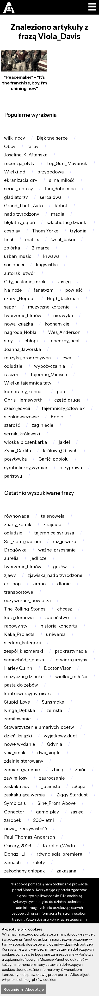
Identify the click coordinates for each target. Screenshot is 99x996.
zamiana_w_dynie (22, 769)
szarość (12, 425)
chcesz (64, 609)
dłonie (64, 584)
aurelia (11, 558)
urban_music (17, 256)
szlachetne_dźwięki (67, 222)
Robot (61, 205)
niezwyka (63, 315)
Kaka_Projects (19, 634)
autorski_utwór (19, 273)
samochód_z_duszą (24, 660)
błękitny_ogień (19, 222)
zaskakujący (17, 786)
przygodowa (50, 172)
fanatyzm (44, 290)
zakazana (66, 871)
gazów (60, 566)
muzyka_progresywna (27, 358)
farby (32, 146)
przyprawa (70, 467)
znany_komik (17, 524)
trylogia (78, 231)
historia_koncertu (58, 626)
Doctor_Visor (57, 668)
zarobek (12, 820)
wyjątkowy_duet (60, 736)
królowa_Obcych (60, 450)
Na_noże (13, 290)
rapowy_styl (16, 626)
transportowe (18, 592)
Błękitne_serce (52, 138)
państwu (13, 476)
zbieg (57, 769)
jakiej (64, 442)
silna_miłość (61, 180)
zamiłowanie (17, 719)
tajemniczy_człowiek (63, 408)
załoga (78, 786)
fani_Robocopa (60, 188)
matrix (32, 239)
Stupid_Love (17, 702)
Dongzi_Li (14, 854)
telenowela (52, 516)
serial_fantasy (18, 188)
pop (61, 391)
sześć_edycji (17, 408)
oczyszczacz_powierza (27, 600)
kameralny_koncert (24, 391)
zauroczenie (52, 778)
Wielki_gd (14, 172)
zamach (12, 862)
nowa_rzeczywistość (25, 828)
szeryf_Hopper (19, 298)
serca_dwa (51, 197)
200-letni (43, 820)
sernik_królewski (22, 434)
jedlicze (38, 558)
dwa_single (49, 752)
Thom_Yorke (45, 231)
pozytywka (15, 459)
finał (8, 239)
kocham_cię (57, 324)
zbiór (80, 769)
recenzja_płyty (19, 163)
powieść (74, 290)
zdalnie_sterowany (23, 761)
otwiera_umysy (71, 660)
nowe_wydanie (19, 744)
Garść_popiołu (53, 459)
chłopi (31, 341)
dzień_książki (18, 736)
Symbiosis (15, 803)
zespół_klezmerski (23, 651)
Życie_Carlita (17, 450)
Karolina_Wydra (59, 845)
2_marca (41, 248)
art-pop (12, 584)
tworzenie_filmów (22, 315)
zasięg (64, 282)
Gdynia (54, 744)
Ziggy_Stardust (72, 795)
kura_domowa (19, 617)
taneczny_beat (64, 341)
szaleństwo (57, 617)
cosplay (12, 231)
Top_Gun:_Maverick (66, 163)
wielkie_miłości (71, 676)
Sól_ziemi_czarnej (22, 541)
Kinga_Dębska (19, 710)
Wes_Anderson (64, 332)
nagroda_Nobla (20, 332)
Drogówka (15, 550)
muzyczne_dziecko (23, 676)
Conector (14, 812)
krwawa (51, 256)
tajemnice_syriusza (54, 533)
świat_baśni (62, 239)
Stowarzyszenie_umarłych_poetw (39, 727)
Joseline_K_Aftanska (25, 155)
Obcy (9, 146)
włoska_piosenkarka (25, 442)
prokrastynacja (71, 651)
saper (10, 307)
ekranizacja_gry (20, 180)
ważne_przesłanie (57, 550)
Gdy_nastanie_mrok (25, 282)
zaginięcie (42, 425)
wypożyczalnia (49, 366)
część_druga (67, 400)
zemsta (54, 710)
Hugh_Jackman (63, 298)
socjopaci (14, 264)
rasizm (11, 374)
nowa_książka (18, 324)
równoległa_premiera (59, 854)
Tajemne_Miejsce (48, 374)
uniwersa (56, 634)
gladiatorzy (16, 197)
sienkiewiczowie (21, 417)
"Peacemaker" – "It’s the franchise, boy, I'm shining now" (24, 83)
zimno (39, 584)
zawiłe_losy (15, 778)
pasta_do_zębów (21, 685)
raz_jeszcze (64, 541)
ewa (66, 358)
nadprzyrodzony (21, 214)
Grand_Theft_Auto (23, 205)
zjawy (10, 575)
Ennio (57, 417)
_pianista (50, 786)
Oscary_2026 (17, 845)
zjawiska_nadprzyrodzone (55, 575)
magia (57, 214)
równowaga (16, 516)
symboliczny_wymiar (26, 467)
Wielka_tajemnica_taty (27, 383)
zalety (38, 862)
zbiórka (12, 248)
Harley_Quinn (18, 668)
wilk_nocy (14, 138)
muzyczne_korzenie (49, 307)
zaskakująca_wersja (24, 795)
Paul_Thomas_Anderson (29, 837)
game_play (47, 812)
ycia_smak (14, 752)
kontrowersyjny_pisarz (28, 693)
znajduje (52, 524)
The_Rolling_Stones (24, 609)
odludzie (13, 366)
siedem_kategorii (22, 643)
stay (8, 341)
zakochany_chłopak (24, 871)
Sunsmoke (53, 702)
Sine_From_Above (56, 803)
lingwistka (47, 264)
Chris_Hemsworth (23, 400)
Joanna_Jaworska (22, 349)
